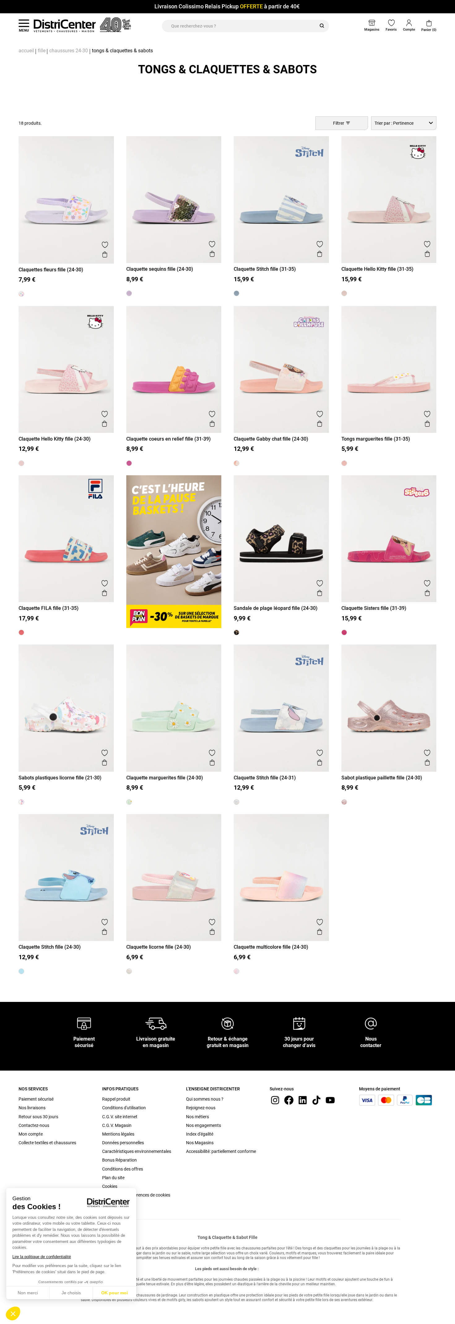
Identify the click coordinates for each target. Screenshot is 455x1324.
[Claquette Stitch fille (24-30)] (21, 971)
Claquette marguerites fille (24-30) (164, 778)
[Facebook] (288, 1100)
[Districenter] (65, 25)
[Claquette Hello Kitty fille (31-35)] (344, 293)
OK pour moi (114, 1292)
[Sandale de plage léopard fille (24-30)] (236, 632)
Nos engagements (203, 1125)
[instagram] (275, 1100)
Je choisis (71, 1292)
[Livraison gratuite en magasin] (156, 1023)
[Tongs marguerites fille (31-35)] (344, 463)
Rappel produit (116, 1099)
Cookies (109, 1186)
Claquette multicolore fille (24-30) (271, 947)
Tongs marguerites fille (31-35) (375, 439)
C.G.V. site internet (119, 1116)
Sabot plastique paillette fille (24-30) (381, 778)
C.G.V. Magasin (117, 1125)
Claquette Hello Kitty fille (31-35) (377, 269)
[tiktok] (316, 1100)
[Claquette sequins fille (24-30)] (129, 293)
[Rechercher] (322, 26)
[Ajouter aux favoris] (105, 245)
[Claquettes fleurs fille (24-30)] (21, 294)
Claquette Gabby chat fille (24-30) (271, 439)
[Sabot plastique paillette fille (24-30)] (344, 802)
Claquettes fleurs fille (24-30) (51, 270)
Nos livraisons (32, 1107)
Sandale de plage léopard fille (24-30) (276, 608)
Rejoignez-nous (200, 1107)
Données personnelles (123, 1142)
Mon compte (31, 1134)
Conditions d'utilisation (124, 1107)
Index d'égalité (199, 1134)
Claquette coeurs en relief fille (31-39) (168, 439)
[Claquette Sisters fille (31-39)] (344, 632)
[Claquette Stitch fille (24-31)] (236, 802)
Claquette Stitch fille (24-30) (50, 947)
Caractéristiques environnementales (136, 1151)
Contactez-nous (34, 1125)
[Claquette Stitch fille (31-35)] (236, 293)
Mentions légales (118, 1134)
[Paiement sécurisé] (84, 1023)
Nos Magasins (200, 1142)
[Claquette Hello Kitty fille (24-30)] (21, 463)
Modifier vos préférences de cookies (136, 1194)
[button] (13, 1313)
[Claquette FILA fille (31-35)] (21, 632)
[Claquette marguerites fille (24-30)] (129, 802)
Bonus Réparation (119, 1160)
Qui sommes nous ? (204, 1099)
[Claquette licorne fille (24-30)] (129, 971)
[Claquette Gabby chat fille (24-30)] (236, 463)
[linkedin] (302, 1100)
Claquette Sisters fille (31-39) (373, 608)
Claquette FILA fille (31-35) (49, 608)
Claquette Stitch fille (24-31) (265, 778)
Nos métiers (197, 1116)
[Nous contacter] (371, 1023)
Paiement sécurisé (36, 1099)
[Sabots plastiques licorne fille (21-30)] (21, 802)
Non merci (28, 1292)
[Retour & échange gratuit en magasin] (227, 1023)
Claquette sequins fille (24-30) (159, 269)
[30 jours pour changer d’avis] (299, 1023)
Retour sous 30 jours (38, 1116)
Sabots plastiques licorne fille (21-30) (60, 778)
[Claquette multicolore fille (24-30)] (236, 971)
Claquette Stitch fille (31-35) (265, 269)
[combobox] (404, 123)
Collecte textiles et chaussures (47, 1142)
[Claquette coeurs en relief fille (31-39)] (129, 463)
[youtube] (330, 1100)
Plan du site (113, 1177)
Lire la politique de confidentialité (41, 1256)
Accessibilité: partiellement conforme (221, 1151)
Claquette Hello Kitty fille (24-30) (55, 439)
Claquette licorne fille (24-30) (158, 947)
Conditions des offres (122, 1169)
